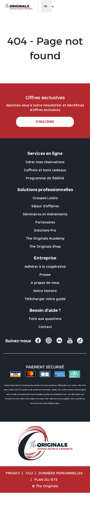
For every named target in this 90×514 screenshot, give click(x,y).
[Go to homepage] (18, 6)
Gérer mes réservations (45, 162)
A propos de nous (45, 283)
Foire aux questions (45, 319)
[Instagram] (48, 342)
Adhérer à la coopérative (45, 266)
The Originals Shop (45, 246)
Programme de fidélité (45, 178)
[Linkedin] (59, 342)
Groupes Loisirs (45, 198)
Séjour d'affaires (45, 206)
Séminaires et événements (45, 214)
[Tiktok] (80, 342)
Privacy (13, 473)
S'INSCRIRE (45, 122)
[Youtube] (69, 342)
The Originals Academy (45, 238)
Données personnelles (61, 473)
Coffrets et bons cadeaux (45, 170)
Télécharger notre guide (45, 299)
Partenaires (45, 222)
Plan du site (46, 479)
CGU (29, 473)
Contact (45, 327)
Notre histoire (45, 291)
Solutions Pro (45, 230)
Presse (45, 275)
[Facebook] (38, 342)
